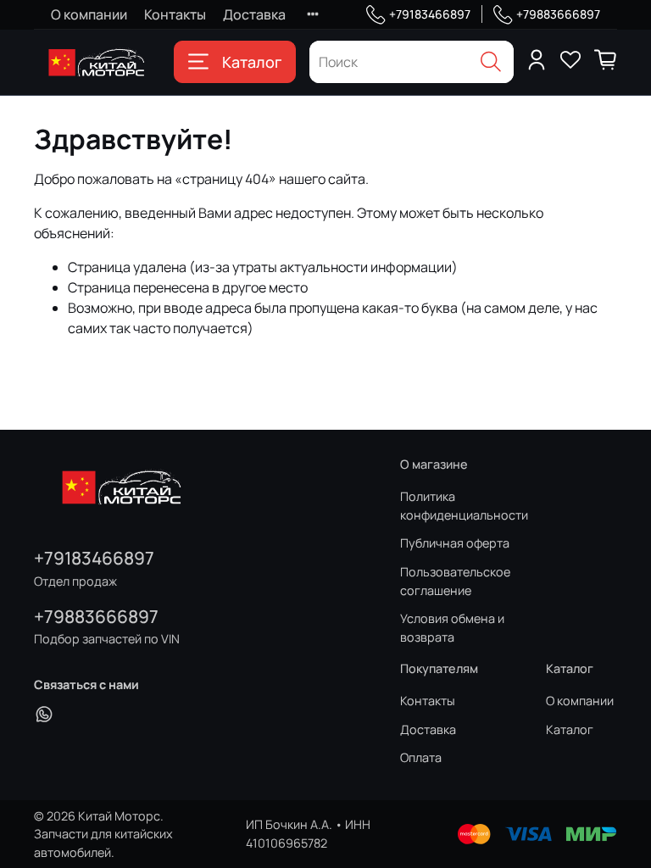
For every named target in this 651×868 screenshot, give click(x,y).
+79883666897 (558, 14)
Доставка (254, 14)
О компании (89, 14)
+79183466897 (429, 14)
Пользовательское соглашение (455, 581)
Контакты (175, 14)
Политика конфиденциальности (464, 505)
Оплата (421, 757)
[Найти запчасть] (491, 62)
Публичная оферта (454, 543)
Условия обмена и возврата (452, 627)
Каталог (251, 62)
